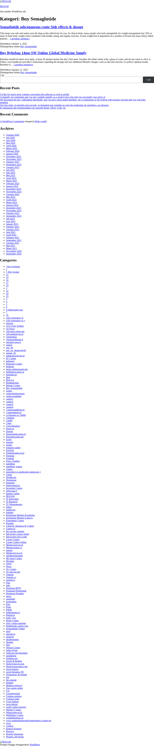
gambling (10, 464)
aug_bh (9, 347)
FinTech (10, 450)
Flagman (10, 455)
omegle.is (10, 580)
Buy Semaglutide (28, 46)
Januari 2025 (12, 186)
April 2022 (11, 235)
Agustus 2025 (12, 167)
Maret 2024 (11, 202)
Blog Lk (10, 380)
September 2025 (14, 164)
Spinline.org (12, 658)
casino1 (9, 399)
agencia (9, 323)
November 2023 (14, 210)
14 (7, 277)
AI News (10, 328)
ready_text (11, 618)
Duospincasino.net (15, 437)
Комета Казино (14, 728)
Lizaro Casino (12, 539)
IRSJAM (4, 6)
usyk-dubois (12, 704)
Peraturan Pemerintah (16, 591)
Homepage (11, 480)
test (7, 677)
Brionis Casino (13, 385)
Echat (8, 439)
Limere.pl (10, 528)
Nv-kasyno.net (13, 572)
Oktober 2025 (12, 162)
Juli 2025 (10, 170)
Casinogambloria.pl (15, 410)
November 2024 (14, 191)
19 (7, 285)
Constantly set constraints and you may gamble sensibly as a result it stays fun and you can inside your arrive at (52, 97)
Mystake (10, 561)
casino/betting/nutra (15, 393)
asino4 (9, 345)
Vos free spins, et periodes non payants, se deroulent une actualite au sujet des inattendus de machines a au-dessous (54, 105)
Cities (8, 423)
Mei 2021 (10, 245)
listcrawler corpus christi (17, 534)
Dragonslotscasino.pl (16, 434)
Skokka (9, 642)
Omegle (10, 574)
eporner (9, 442)
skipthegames (12, 639)
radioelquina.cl (13, 612)
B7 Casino (11, 358)
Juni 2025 (10, 172)
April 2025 (11, 178)
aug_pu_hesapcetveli (16, 350)
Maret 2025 (11, 181)
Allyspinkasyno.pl (14, 334)
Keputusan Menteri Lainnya (19, 518)
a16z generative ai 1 (15, 320)
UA (8, 691)
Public (9, 609)
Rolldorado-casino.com (17, 626)
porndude (10, 599)
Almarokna (11, 337)
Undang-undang (14, 696)
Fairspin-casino (13, 447)
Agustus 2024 (12, 194)
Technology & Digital (16, 674)
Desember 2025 (13, 156)
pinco (8, 596)
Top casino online (14, 688)
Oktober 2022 (12, 226)
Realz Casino (12, 620)
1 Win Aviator (12, 272)
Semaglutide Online (15, 628)
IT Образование (14, 504)
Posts (8, 607)
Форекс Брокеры (14, 734)
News (9, 566)
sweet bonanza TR (15, 672)
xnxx (8, 723)
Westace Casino (13, 709)
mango (9, 550)
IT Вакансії (11, 501)
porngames (11, 601)
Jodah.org (10, 509)
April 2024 (11, 199)
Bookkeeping (12, 382)
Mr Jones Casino (14, 558)
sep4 (8, 631)
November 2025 (14, 159)
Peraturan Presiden (15, 593)
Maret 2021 (11, 248)
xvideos (9, 726)
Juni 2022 (10, 232)
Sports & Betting (14, 661)
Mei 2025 (10, 175)
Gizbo (9, 474)
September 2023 (14, 216)
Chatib (9, 420)
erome (9, 445)
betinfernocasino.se (15, 372)
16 (7, 280)
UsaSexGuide (12, 699)
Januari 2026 (12, 154)
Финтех (10, 731)
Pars (8, 582)
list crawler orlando (15, 531)
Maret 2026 (11, 148)
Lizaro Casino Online (16, 542)
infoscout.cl (11, 491)
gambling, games (14, 466)
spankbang (11, 655)
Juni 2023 (10, 221)
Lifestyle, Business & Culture (20, 526)
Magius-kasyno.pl (14, 545)
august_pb (11, 353)
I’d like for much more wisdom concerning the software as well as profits (34, 94)
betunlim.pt (11, 374)
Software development (16, 653)
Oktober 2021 (12, 237)
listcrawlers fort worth (16, 537)
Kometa (10, 523)
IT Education (12, 499)
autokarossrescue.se (15, 355)
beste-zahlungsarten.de (17, 369)
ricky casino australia (16, 623)
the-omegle (11, 680)
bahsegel (10, 361)
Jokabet (9, 512)
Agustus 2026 (12, 135)
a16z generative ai (14, 318)
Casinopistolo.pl (13, 412)
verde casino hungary (16, 707)
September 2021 (14, 240)
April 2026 (11, 145)
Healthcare (11, 477)
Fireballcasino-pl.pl (15, 453)
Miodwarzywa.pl (14, 553)
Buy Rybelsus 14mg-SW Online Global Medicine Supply (43, 53)
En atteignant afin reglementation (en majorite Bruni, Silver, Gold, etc (33, 108)
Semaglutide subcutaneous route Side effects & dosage (41, 27)
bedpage (10, 366)
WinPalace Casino (14, 715)
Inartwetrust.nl (13, 485)
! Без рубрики (13, 266)
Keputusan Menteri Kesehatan (20, 515)
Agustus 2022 (12, 229)
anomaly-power (13, 342)
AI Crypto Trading (15, 326)
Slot (8, 645)
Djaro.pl (10, 428)
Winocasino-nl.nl (14, 712)
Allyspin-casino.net (15, 331)
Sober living (12, 650)
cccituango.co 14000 (16, 415)
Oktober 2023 (12, 213)
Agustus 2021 (12, 243)
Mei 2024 (10, 197)
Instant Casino (13, 493)
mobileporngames (14, 555)
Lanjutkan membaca (19, 38)
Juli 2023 (10, 218)
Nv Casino (11, 569)
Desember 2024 (13, 189)
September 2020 (14, 254)
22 (7, 291)
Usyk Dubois (12, 701)
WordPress (35, 744)
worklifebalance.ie (14, 718)
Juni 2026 (10, 140)
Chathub (10, 418)
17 (7, 282)
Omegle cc (11, 577)
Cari (2, 75)
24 (7, 293)
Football (10, 458)
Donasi (9, 431)
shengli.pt (10, 634)
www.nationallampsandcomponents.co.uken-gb (28, 720)
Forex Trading (13, 461)
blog (8, 377)
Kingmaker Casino (15, 520)
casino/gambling (14, 396)
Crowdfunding (13, 426)
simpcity (10, 637)
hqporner (10, 482)
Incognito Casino (14, 488)
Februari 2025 (12, 183)
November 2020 (14, 251)
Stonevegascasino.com (17, 666)
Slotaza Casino (13, 647)
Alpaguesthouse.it (14, 339)
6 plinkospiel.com (14, 310)
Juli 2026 (10, 137)
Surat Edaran (12, 669)
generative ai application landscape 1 (23, 472)
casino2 (9, 401)
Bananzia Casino (14, 364)
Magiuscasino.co (14, 547)
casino (9, 391)
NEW (9, 564)
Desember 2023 (13, 208)
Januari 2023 (12, 224)
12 (7, 274)
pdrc (8, 585)
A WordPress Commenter (12, 121)
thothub (9, 682)
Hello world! (41, 121)
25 (7, 296)
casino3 (9, 404)
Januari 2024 (12, 205)
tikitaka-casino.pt (14, 685)
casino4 (9, 407)
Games (9, 469)
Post (8, 604)
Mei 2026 (10, 143)
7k (7, 315)
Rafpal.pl (10, 615)
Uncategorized (13, 693)
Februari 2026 (12, 151)
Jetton (9, 507)
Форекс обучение (15, 736)
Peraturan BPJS (13, 588)
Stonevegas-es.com (15, 664)
